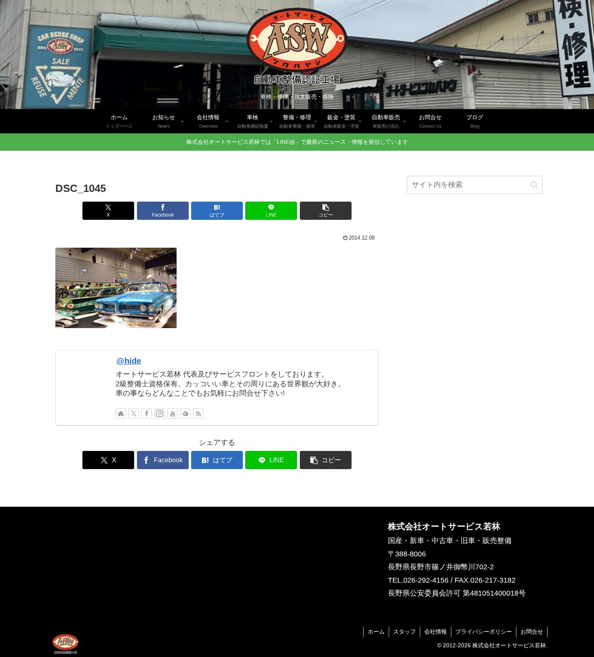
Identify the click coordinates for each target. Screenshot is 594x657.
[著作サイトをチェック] (121, 413)
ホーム (376, 631)
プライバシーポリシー (483, 631)
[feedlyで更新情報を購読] (185, 413)
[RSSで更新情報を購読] (198, 413)
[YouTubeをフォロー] (172, 413)
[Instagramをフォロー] (159, 413)
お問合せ (531, 631)
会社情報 (435, 631)
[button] (326, 211)
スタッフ (404, 631)
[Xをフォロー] (133, 413)
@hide (128, 360)
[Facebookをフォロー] (146, 413)
